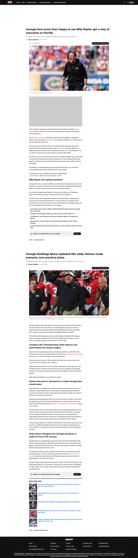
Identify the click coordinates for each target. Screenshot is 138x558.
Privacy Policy (54, 546)
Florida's (67, 150)
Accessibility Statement (36, 549)
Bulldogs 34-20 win (38, 137)
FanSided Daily (103, 543)
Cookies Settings (71, 549)
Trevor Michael (33, 39)
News (23, 2)
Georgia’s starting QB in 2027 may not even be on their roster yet (52, 213)
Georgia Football (39, 240)
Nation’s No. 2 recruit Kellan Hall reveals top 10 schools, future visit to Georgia (53, 222)
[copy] (39, 43)
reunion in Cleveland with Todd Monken (64, 404)
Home (31, 240)
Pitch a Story (33, 546)
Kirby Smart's (49, 140)
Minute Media (20, 553)
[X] (124, 2)
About (18, 2)
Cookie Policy (87, 546)
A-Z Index (53, 549)
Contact (68, 543)
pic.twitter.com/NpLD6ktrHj (58, 173)
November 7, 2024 (55, 176)
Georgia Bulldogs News (41, 530)
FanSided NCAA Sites (59, 2)
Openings (53, 543)
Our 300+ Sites (87, 543)
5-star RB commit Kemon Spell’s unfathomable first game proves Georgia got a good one (55, 210)
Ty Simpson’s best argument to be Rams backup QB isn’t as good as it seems (54, 217)
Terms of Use (70, 546)
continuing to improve (73, 354)
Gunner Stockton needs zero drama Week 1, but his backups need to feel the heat (56, 227)
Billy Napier (60, 148)
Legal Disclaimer (104, 546)
